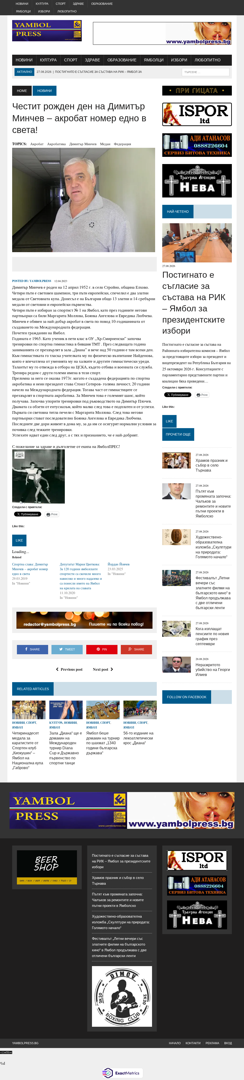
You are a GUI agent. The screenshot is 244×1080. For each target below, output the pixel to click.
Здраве (78, 3)
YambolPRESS (40, 281)
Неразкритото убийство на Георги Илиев (213, 670)
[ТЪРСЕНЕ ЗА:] (205, 72)
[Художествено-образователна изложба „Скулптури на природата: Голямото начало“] (176, 541)
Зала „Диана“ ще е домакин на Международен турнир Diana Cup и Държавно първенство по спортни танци (65, 748)
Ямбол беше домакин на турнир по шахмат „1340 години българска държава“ (103, 743)
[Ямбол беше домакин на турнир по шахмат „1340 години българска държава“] (103, 716)
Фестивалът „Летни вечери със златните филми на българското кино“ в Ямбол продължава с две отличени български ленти (213, 593)
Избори (44, 11)
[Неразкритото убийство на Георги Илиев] (176, 669)
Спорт (61, 3)
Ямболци (23, 11)
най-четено (178, 211)
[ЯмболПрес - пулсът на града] (47, 30)
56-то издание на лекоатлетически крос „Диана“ (138, 738)
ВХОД (228, 1043)
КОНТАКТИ (193, 1043)
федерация (122, 143)
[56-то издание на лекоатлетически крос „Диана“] (140, 716)
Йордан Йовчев (119, 564)
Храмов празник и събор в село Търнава (212, 465)
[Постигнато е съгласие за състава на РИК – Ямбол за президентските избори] (197, 259)
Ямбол (17, 727)
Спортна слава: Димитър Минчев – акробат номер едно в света (30, 569)
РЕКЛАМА (212, 1043)
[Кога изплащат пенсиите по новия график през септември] (176, 633)
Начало (175, 1043)
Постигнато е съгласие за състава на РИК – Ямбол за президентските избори (121, 861)
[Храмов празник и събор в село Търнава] (176, 465)
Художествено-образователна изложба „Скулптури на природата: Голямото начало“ (213, 547)
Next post (100, 669)
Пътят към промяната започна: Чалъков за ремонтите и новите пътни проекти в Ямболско (118, 900)
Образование (102, 3)
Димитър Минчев (83, 143)
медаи (105, 143)
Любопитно (66, 11)
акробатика (56, 143)
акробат (37, 143)
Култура (42, 3)
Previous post (71, 669)
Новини (22, 3)
